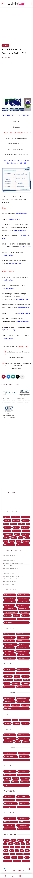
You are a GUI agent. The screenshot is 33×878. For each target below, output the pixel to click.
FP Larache (7, 778)
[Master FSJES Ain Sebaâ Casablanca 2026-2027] (9, 393)
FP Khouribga (21, 775)
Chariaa (6, 840)
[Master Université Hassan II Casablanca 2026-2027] (9, 408)
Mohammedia (7, 534)
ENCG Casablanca (21, 698)
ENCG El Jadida (21, 701)
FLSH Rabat (21, 655)
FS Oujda (26, 680)
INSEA (26, 854)
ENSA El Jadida (21, 796)
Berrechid (6, 520)
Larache (6, 531)
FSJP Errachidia (8, 753)
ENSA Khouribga (8, 803)
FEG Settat (25, 742)
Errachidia (21, 524)
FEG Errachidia (22, 735)
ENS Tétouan (25, 723)
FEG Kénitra (21, 738)
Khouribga (24, 527)
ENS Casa (6, 720)
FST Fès (22, 822)
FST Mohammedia (22, 825)
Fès (28, 524)
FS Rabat (6, 683)
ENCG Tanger (7, 708)
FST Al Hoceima (8, 818)
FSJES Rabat (7, 615)
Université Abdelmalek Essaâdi (11, 565)
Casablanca (5, 45)
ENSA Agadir (7, 796)
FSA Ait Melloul (21, 687)
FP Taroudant (24, 782)
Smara (12, 541)
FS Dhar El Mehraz (21, 673)
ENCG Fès (6, 705)
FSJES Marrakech (8, 609)
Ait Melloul (14, 517)
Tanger (18, 541)
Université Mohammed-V (10, 579)
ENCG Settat (25, 705)
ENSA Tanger (7, 807)
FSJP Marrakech (8, 756)
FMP (22, 847)
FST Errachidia (8, 822)
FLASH (6, 847)
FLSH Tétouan (21, 658)
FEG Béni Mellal (8, 735)
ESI (5, 843)
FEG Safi (17, 742)
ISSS (24, 861)
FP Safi (6, 782)
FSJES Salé (16, 615)
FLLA (12, 847)
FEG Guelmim (7, 738)
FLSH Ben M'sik (8, 637)
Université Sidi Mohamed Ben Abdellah (13, 563)
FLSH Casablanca (8, 641)
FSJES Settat (25, 615)
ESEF (27, 840)
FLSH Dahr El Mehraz (22, 641)
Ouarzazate (25, 534)
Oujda (5, 538)
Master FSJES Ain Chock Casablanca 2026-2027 (23, 401)
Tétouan (19, 545)
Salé (26, 538)
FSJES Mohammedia (9, 612)
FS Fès (16, 676)
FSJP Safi (22, 756)
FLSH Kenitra (7, 648)
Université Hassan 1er (9, 560)
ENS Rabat (16, 723)
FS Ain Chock (20, 669)
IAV (22, 850)
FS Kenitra (25, 676)
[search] (30, 3)
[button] (8, 377)
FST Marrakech (8, 825)
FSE (28, 847)
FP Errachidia (7, 775)
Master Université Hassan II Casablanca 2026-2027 (9, 416)
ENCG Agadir (7, 698)
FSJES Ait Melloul (8, 602)
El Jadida (13, 524)
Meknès (25, 531)
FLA (28, 843)
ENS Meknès (7, 723)
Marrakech (15, 531)
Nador (16, 534)
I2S (17, 850)
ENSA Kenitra (20, 800)
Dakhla (6, 524)
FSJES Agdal (21, 595)
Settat (5, 541)
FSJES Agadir (7, 595)
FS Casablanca (8, 673)
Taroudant (26, 541)
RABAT (13, 538)
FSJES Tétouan (8, 622)
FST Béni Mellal (22, 818)
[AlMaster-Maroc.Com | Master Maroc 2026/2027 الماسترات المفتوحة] (16, 3)
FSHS (5, 850)
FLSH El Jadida (8, 644)
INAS (27, 850)
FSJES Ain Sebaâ (22, 598)
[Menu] (20, 876)
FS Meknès (17, 680)
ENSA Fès (6, 800)
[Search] (13, 876)
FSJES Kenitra (20, 605)
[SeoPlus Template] (4, 869)
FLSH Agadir (7, 634)
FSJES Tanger (21, 619)
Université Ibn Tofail (9, 584)
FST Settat (7, 829)
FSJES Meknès (22, 609)
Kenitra (15, 527)
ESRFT (17, 843)
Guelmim (6, 527)
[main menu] (3, 3)
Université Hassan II (9, 558)
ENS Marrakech (24, 720)
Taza (5, 545)
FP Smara (14, 782)
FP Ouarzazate (25, 778)
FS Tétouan (25, 683)
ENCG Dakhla (7, 701)
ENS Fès (15, 720)
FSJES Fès (7, 605)
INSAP (19, 854)
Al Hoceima (24, 517)
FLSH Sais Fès (7, 658)
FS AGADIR (7, 669)
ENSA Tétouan (21, 807)
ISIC (20, 857)
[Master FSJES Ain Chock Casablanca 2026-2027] (24, 393)
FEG (23, 843)
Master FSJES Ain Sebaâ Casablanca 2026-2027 (8, 401)
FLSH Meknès (7, 651)
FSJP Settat (7, 760)
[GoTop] (28, 876)
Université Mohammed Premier (11, 576)
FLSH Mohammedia (21, 651)
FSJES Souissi (7, 619)
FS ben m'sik (7, 687)
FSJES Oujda (23, 612)
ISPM (15, 861)
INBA (5, 854)
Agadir (6, 517)
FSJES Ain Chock (8, 598)
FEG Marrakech (8, 742)
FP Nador (15, 778)
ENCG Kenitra (15, 705)
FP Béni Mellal (8, 771)
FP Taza (6, 785)
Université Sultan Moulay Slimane (12, 571)
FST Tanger (21, 829)
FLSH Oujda (7, 655)
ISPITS (6, 861)
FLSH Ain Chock (21, 634)
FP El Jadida (21, 771)
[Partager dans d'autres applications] (22, 377)
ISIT (26, 857)
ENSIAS (20, 840)
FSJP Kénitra (22, 753)
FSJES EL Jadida (22, 602)
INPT (12, 854)
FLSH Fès (21, 644)
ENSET (13, 840)
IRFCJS (6, 857)
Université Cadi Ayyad (9, 555)
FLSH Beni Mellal (22, 637)
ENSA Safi (22, 803)
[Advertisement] (16, 26)
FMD (17, 847)
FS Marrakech (7, 680)
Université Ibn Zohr (9, 573)
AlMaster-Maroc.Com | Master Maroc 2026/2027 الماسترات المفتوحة (17, 870)
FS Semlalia (15, 683)
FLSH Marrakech (21, 648)
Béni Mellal (16, 520)
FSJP (11, 850)
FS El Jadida (7, 676)
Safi (20, 538)
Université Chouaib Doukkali (11, 568)
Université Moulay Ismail (10, 581)
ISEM (13, 857)
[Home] (5, 876)
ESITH (10, 843)
